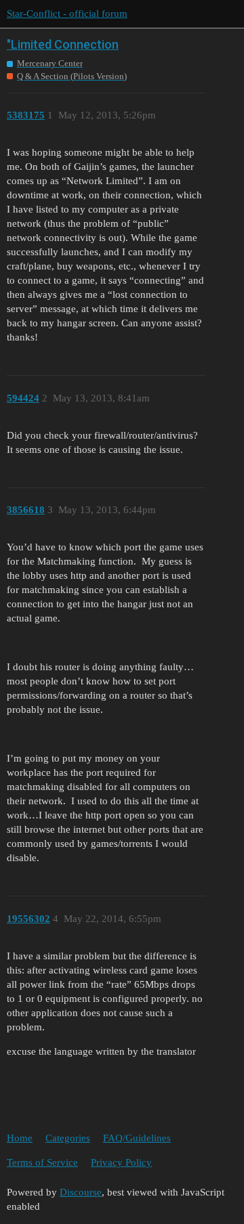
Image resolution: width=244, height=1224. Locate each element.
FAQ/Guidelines (137, 1138)
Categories (67, 1138)
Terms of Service (42, 1162)
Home (20, 1138)
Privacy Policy (121, 1162)
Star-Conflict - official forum (67, 13)
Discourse (81, 1192)
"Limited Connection (63, 44)
